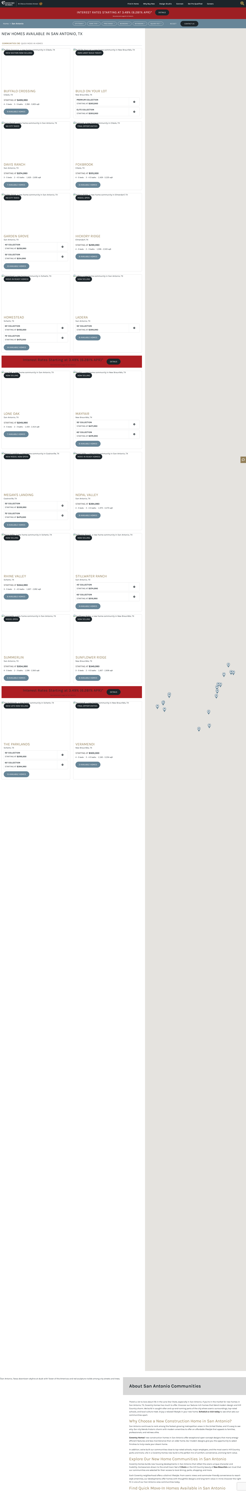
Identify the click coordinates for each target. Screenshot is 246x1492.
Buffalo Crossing (19, 91)
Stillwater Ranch (91, 576)
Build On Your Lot (91, 91)
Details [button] (162, 12)
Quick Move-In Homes (32, 43)
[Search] (242, 3)
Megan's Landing (18, 495)
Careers (210, 4)
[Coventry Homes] (31, 3)
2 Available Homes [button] (88, 764)
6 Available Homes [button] (88, 185)
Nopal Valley (86, 495)
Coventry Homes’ (137, 1437)
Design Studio (165, 4)
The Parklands (17, 744)
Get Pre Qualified (195, 4)
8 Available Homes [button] (88, 256)
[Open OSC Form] (243, 460)
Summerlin (14, 657)
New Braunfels (220, 1467)
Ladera (81, 317)
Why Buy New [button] (149, 4)
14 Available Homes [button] (16, 347)
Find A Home (133, 4)
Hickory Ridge (87, 236)
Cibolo (183, 1467)
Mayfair (82, 413)
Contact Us (189, 23)
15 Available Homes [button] (16, 774)
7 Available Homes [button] (16, 185)
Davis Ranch (14, 164)
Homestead (14, 317)
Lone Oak (12, 413)
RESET (173, 23)
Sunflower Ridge (90, 657)
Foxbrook (84, 164)
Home (6, 23)
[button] (217, 691)
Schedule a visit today (209, 1411)
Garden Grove (16, 236)
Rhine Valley (15, 576)
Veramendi (85, 744)
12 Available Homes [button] (16, 266)
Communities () (11, 43)
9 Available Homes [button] (16, 111)
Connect (179, 4)
